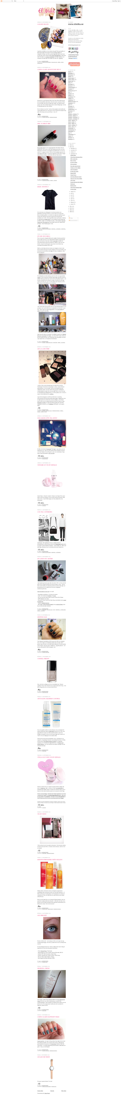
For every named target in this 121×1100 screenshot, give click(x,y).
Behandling (70, 73)
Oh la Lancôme (43, 349)
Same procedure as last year (43, 591)
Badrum (69, 71)
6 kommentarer (44, 61)
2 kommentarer (44, 116)
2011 (71, 206)
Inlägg (71, 218)
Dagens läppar (71, 78)
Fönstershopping (71, 87)
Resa (69, 112)
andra (38, 310)
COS (62, 544)
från (55, 54)
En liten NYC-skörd (45, 559)
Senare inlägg (40, 1090)
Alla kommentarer (73, 220)
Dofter (43, 342)
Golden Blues (43, 24)
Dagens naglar (45, 117)
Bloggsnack (45, 458)
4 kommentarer (44, 341)
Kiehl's (50, 335)
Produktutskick (53, 117)
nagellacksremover (45, 603)
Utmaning (70, 137)
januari (72, 204)
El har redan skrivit (41, 147)
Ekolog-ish (70, 85)
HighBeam (51, 404)
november (73, 150)
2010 (71, 208)
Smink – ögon (60, 62)
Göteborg (70, 31)
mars (72, 200)
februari (72, 202)
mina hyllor (55, 241)
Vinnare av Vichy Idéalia (47, 465)
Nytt (54, 609)
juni (71, 195)
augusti (72, 191)
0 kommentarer (44, 457)
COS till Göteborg (44, 512)
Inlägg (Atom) (47, 1093)
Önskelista (39, 63)
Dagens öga (70, 81)
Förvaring (70, 89)
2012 (71, 146)
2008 (71, 211)
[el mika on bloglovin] (72, 58)
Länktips (70, 98)
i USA (55, 238)
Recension (70, 110)
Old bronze (42, 915)
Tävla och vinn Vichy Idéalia (48, 757)
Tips (69, 132)
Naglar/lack (54, 62)
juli (71, 193)
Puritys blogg (57, 52)
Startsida (52, 1090)
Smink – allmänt (61, 342)
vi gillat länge (51, 731)
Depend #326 (42, 617)
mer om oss (78, 42)
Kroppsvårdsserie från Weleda (49, 859)
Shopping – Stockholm (72, 117)
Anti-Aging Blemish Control (48, 698)
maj (71, 196)
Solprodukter (70, 131)
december (73, 148)
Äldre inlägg (63, 1090)
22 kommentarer (45, 1009)
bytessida (49, 449)
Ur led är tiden (43, 1057)
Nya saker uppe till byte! (47, 418)
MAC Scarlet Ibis (43, 123)
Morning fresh (43, 968)
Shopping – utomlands (61, 609)
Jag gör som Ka (40, 1041)
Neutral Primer (44, 951)
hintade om (43, 788)
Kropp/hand (70, 96)
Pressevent (70, 107)
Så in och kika (51, 453)
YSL (56, 54)
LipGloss (51, 394)
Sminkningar (70, 128)
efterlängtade (58, 544)
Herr (69, 92)
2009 (71, 209)
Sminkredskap (71, 129)
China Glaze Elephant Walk (48, 1017)
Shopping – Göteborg (56, 552)
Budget (69, 76)
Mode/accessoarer (46, 62)
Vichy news (41, 814)
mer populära (60, 309)
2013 (71, 145)
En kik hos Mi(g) (43, 236)
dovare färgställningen (56, 55)
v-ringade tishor (47, 219)
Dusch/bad (70, 84)
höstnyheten (53, 1044)
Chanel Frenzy (43, 658)
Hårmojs (70, 95)
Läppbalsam (70, 100)
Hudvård (55, 342)
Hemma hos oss (49, 342)
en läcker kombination (49, 56)
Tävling (44, 505)
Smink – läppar (53, 180)
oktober (72, 151)
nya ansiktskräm (59, 788)
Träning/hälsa (71, 134)
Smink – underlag (71, 125)
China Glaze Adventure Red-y (49, 69)
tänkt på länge (60, 604)
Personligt (70, 106)
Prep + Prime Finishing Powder (46, 604)
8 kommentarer (44, 852)
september (73, 153)
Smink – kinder (71, 121)
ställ (51, 251)
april (72, 198)
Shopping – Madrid (72, 115)
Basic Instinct (43, 187)
